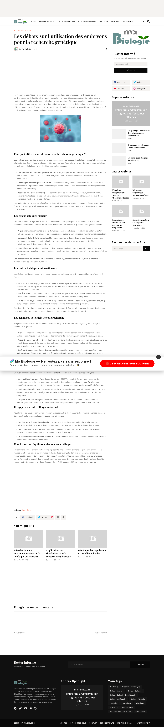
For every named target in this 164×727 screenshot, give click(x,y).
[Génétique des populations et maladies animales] (92, 539)
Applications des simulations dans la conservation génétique (58, 553)
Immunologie (127, 707)
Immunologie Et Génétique (120, 711)
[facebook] (15, 708)
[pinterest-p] (31, 708)
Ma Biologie (127, 21)
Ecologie (115, 21)
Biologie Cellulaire (87, 21)
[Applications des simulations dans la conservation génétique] (60, 539)
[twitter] (20, 708)
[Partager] (105, 49)
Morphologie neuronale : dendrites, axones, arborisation (139, 133)
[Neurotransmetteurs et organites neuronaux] (141, 211)
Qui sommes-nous (78, 723)
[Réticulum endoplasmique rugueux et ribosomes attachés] (120, 182)
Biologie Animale (46, 21)
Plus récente (20, 633)
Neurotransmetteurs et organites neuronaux (141, 222)
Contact (93, 723)
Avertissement (143, 723)
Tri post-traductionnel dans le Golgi (138, 159)
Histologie (114, 707)
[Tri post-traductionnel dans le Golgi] (119, 161)
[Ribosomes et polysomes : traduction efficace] (119, 148)
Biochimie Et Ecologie (131, 687)
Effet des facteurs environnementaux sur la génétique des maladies (27, 553)
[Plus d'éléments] (63, 517)
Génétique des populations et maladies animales (92, 552)
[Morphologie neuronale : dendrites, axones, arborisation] (119, 134)
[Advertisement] (76, 8)
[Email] (57, 517)
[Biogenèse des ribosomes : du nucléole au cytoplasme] (120, 211)
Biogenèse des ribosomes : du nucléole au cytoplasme (118, 224)
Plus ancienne (100, 633)
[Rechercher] (148, 21)
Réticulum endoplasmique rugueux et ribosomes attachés (120, 194)
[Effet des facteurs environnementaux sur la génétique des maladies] (28, 539)
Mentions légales (125, 723)
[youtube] (25, 708)
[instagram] (35, 708)
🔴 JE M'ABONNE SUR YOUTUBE (127, 363)
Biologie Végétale (67, 21)
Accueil (17, 31)
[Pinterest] (51, 517)
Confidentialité (107, 723)
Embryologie (126, 703)
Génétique (103, 21)
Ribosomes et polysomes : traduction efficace (138, 146)
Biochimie (114, 687)
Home (33, 21)
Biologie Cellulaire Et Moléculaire (123, 695)
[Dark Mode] (143, 21)
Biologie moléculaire (118, 699)
